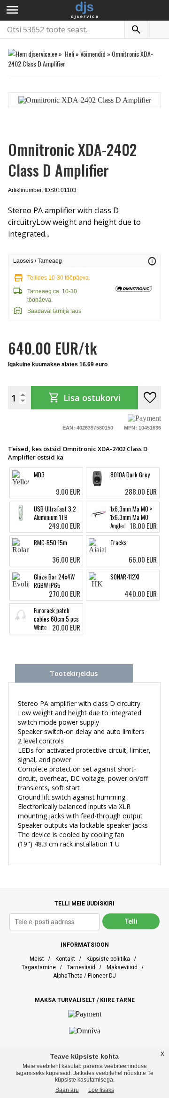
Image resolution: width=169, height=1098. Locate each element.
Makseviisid (122, 967)
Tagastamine (39, 967)
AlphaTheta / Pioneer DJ (84, 975)
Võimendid (93, 54)
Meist (37, 959)
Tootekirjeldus (74, 673)
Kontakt (65, 959)
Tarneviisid (81, 967)
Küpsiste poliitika (108, 959)
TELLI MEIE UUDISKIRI (84, 903)
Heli (69, 54)
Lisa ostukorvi (84, 397)
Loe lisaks (101, 1090)
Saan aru (67, 1090)
